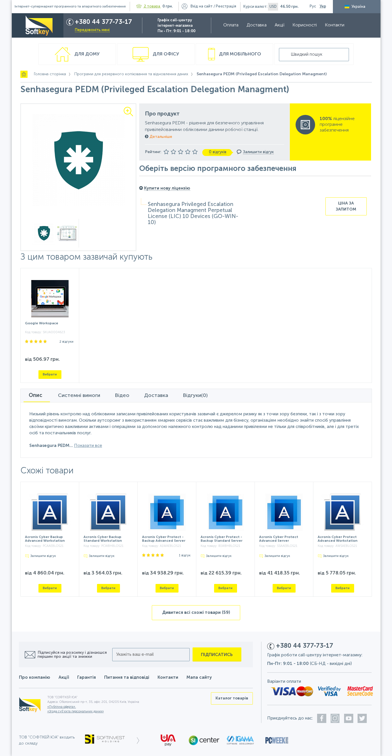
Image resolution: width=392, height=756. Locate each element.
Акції (279, 25)
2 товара (152, 6)
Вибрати (50, 374)
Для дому (86, 54)
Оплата (230, 25)
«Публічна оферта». (61, 707)
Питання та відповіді (126, 677)
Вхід (202, 6)
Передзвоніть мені (92, 30)
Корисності (304, 25)
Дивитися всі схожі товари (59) (196, 612)
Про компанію (34, 677)
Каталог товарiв (232, 698)
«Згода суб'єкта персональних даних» (75, 711)
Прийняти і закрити (128, 749)
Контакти (334, 25)
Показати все (88, 445)
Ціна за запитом (346, 206)
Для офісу (165, 54)
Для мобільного (239, 54)
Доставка (257, 25)
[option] (78, 160)
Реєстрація (226, 6)
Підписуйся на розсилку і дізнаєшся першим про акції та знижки (72, 655)
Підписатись (217, 655)
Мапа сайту (199, 677)
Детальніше (160, 137)
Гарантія (86, 677)
